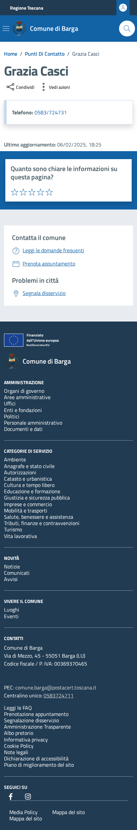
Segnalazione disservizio (31, 720)
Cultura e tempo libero (29, 485)
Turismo (13, 529)
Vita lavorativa (20, 536)
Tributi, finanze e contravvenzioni (41, 523)
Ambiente (15, 459)
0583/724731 (51, 112)
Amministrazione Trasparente (37, 727)
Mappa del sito (68, 812)
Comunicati (17, 573)
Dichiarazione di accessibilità (36, 758)
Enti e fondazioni (23, 410)
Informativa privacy (26, 739)
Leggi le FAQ (18, 708)
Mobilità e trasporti (25, 510)
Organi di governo (24, 391)
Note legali (16, 752)
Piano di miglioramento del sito (39, 765)
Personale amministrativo (33, 423)
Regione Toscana (26, 7)
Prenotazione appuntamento (36, 714)
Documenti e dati (23, 429)
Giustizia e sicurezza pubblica (37, 498)
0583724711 (58, 695)
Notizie (12, 566)
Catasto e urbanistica (28, 479)
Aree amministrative (27, 397)
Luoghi (11, 610)
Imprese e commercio (28, 504)
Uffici (10, 403)
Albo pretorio (18, 733)
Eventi (11, 616)
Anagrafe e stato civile (29, 466)
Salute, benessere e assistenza (38, 517)
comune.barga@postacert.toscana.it (55, 687)
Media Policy (23, 812)
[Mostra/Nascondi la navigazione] (6, 28)
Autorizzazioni (20, 472)
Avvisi (11, 579)
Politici (11, 416)
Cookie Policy (19, 746)
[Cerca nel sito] (127, 28)
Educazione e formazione (32, 491)
